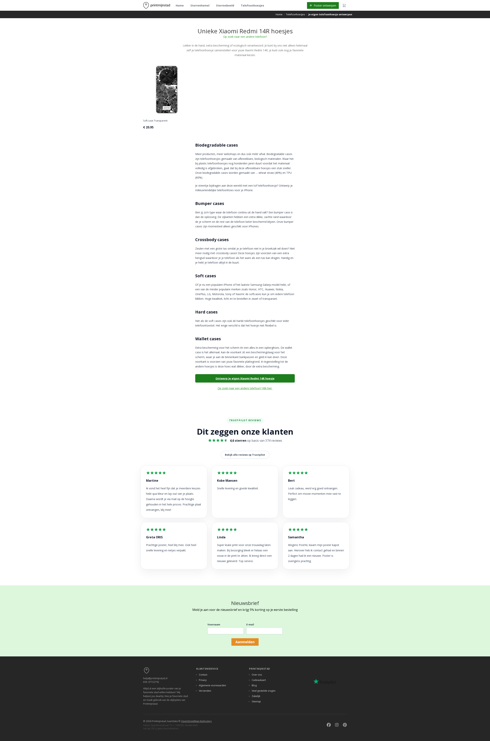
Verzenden (205, 690)
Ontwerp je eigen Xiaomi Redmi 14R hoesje (245, 378)
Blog (254, 685)
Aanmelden (245, 642)
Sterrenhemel (199, 5)
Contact (203, 674)
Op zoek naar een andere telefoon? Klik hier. (245, 388)
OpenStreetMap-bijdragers (196, 721)
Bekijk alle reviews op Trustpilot (245, 454)
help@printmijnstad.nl (155, 678)
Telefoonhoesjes (252, 5)
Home (180, 5)
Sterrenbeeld (225, 5)
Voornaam (213, 624)
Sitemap (256, 701)
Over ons (257, 674)
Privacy (203, 680)
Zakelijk (256, 696)
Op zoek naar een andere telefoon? (245, 36)
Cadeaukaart (259, 680)
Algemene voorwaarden (212, 685)
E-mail (250, 624)
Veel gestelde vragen (263, 690)
